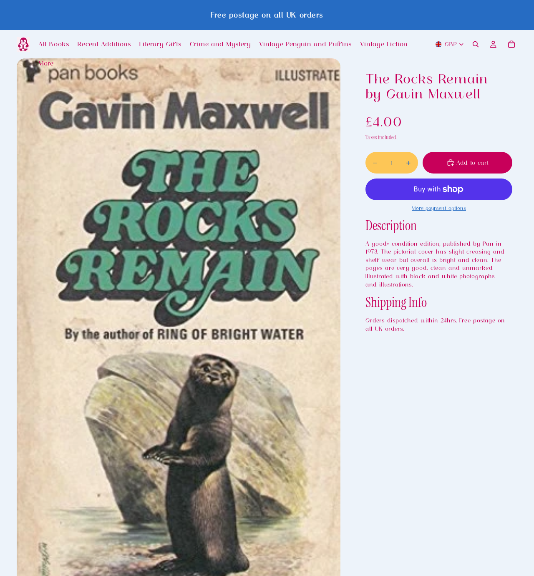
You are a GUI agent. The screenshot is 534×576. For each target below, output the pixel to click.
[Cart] (511, 44)
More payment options (439, 208)
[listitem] (46, 63)
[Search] (475, 44)
